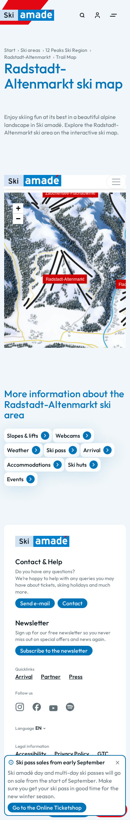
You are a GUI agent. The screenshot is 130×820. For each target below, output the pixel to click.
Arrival (92, 450)
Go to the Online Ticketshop (46, 807)
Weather (18, 450)
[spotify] (70, 707)
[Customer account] (97, 15)
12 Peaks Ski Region (66, 50)
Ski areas (30, 50)
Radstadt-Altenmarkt (27, 57)
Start (9, 50)
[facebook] (37, 707)
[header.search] (82, 15)
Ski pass (56, 450)
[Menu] (113, 15)
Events (15, 479)
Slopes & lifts (22, 435)
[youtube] (53, 707)
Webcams (67, 435)
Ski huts (77, 464)
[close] (117, 762)
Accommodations (29, 464)
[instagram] (19, 707)
